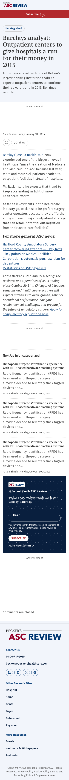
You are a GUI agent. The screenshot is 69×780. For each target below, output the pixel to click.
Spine (9, 697)
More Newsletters (19, 545)
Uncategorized (13, 28)
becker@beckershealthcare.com (27, 663)
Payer (9, 711)
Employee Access (45, 775)
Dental (10, 704)
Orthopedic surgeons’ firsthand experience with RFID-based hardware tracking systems (33, 366)
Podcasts (12, 755)
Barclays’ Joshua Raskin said (23, 155)
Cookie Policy (41, 771)
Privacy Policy (15, 531)
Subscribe (32, 14)
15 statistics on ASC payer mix (24, 268)
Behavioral (13, 718)
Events (10, 741)
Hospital (11, 690)
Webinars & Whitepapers (22, 748)
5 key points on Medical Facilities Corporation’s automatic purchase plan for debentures (34, 258)
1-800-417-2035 (15, 656)
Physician (12, 725)
